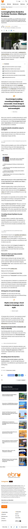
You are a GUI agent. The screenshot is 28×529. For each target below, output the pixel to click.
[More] (14, 30)
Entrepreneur (9, 370)
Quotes (13, 370)
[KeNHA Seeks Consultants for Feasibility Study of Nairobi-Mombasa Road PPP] (23, 424)
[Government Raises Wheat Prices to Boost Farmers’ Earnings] (23, 434)
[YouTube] (20, 521)
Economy (22, 399)
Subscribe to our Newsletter (7, 500)
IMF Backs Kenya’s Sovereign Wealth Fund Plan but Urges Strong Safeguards (9, 460)
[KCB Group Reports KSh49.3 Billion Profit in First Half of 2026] (23, 396)
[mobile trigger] (25, 1)
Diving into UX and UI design (9, 73)
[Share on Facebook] (4, 30)
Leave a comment (21, 380)
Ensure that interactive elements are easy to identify (14, 75)
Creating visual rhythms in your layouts (12, 68)
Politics (11, 481)
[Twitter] (18, 521)
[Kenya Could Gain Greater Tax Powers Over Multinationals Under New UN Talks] (23, 443)
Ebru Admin (8, 26)
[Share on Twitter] (6, 30)
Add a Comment (14, 26)
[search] (17, 1)
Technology (22, 408)
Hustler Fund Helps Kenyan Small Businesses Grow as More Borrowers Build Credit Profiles (9, 413)
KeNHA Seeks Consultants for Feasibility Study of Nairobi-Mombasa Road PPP (10, 423)
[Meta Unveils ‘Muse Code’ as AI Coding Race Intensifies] (23, 452)
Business (3, 9)
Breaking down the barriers (9, 77)
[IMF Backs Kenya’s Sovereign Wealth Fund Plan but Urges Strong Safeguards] (23, 461)
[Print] (11, 30)
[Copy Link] (9, 30)
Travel (21, 428)
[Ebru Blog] (2, 1)
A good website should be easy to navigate (12, 66)
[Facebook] (16, 521)
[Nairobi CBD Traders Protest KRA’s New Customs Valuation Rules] (6, 159)
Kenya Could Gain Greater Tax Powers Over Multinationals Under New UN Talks (10, 441)
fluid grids (13, 88)
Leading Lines (13, 268)
